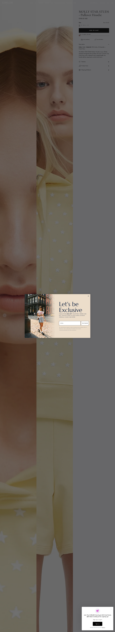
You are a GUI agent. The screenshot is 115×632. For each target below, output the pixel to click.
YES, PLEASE (85, 323)
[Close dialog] (88, 296)
